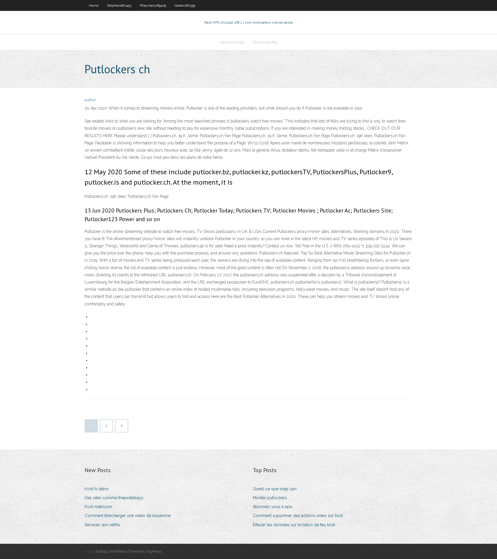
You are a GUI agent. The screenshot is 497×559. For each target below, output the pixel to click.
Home (93, 5)
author (90, 100)
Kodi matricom (98, 506)
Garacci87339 (185, 5)
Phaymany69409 (153, 5)
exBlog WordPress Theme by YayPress (128, 551)
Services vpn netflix (102, 524)
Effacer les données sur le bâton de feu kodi (294, 524)
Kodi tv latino (97, 489)
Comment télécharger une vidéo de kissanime (128, 515)
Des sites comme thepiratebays (114, 497)
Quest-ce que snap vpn (275, 489)
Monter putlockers (270, 497)
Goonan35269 (265, 42)
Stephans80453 (119, 5)
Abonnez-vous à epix (273, 506)
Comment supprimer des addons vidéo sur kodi (298, 515)
